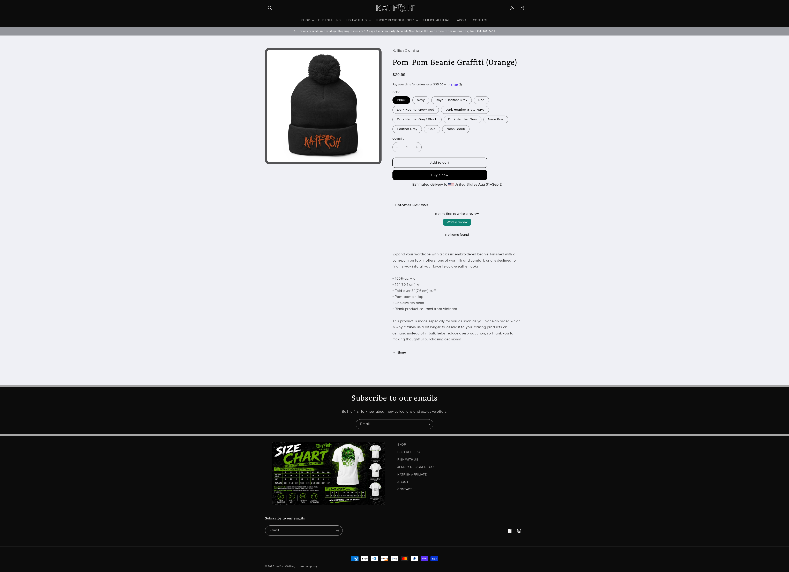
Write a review (457, 222)
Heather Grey (407, 129)
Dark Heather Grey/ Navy (464, 109)
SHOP (401, 444)
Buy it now (439, 175)
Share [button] (401, 352)
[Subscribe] (428, 424)
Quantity (398, 138)
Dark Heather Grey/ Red (415, 109)
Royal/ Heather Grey (451, 100)
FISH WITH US (407, 459)
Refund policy (309, 566)
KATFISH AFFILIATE (412, 474)
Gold (432, 129)
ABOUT (402, 482)
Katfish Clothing (285, 566)
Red (481, 100)
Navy (421, 100)
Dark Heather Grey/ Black (417, 119)
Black (401, 100)
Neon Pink (495, 119)
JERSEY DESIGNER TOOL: (416, 467)
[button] (270, 8)
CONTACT (404, 489)
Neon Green (456, 129)
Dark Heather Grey (462, 119)
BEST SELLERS (408, 452)
